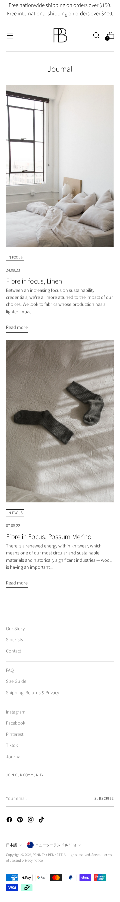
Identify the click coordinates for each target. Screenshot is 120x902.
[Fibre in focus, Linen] (60, 166)
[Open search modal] (96, 35)
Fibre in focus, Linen (34, 281)
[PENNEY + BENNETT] (60, 35)
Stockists (14, 639)
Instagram (16, 712)
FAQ (10, 670)
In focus (15, 257)
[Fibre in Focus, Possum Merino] (60, 421)
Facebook (15, 723)
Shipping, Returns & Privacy (32, 692)
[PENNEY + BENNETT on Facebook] (10, 820)
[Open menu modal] (9, 35)
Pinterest (14, 734)
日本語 (11, 845)
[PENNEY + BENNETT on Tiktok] (42, 820)
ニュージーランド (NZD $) (55, 845)
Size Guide (16, 681)
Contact (13, 650)
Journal (13, 756)
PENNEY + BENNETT (47, 854)
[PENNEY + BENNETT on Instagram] (31, 820)
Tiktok (12, 745)
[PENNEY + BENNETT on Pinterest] (21, 820)
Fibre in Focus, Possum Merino (49, 537)
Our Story (15, 628)
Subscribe (104, 798)
